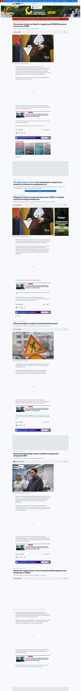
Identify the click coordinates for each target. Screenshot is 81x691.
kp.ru (49, 129)
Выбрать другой (36, 7)
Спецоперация (15, 1)
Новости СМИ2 (17, 156)
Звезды (40, 1)
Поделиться (65, 329)
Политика (21, 1)
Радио (55, 3)
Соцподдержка (51, 1)
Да (32, 7)
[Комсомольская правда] (17, 4)
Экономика (31, 1)
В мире (36, 1)
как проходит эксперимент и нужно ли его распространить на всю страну (37, 115)
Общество (26, 1)
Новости (15, 451)
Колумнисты (64, 1)
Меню (1, 1)
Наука (56, 1)
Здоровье (45, 1)
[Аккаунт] (79, 1)
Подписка (66, 3)
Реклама (60, 3)
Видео (10, 1)
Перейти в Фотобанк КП (25, 63)
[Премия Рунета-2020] (26, 4)
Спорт (59, 1)
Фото (6, 1)
